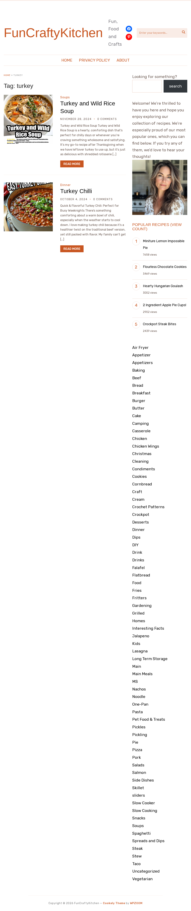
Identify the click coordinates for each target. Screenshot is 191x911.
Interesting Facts (148, 628)
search (175, 86)
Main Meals (142, 673)
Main (136, 666)
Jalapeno (140, 636)
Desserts (140, 522)
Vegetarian (142, 878)
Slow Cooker (143, 803)
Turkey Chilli (76, 191)
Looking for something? (154, 76)
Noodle (138, 696)
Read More (71, 164)
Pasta (137, 712)
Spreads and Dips (148, 840)
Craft (137, 491)
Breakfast (141, 393)
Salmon (139, 772)
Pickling (139, 734)
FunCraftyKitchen (53, 33)
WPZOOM (136, 903)
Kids (136, 643)
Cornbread (142, 484)
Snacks (138, 818)
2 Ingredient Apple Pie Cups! (164, 305)
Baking (138, 370)
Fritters (139, 598)
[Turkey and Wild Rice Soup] (28, 97)
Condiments (143, 469)
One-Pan (140, 704)
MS (135, 681)
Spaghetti (141, 833)
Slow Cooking (144, 810)
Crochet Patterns (148, 506)
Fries (137, 590)
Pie (135, 742)
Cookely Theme (114, 903)
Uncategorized (146, 871)
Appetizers (142, 362)
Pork (136, 757)
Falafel (138, 567)
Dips (136, 537)
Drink (137, 552)
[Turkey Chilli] (28, 185)
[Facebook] (129, 29)
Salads (138, 765)
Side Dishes (143, 780)
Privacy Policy (94, 60)
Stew (137, 856)
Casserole (141, 431)
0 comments (107, 119)
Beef (136, 378)
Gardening (142, 605)
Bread (137, 385)
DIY (135, 545)
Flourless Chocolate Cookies (165, 267)
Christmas (141, 453)
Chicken (139, 438)
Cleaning (140, 461)
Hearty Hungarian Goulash (163, 286)
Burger (138, 400)
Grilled (138, 613)
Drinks (138, 560)
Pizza (137, 749)
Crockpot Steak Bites (159, 324)
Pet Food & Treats (148, 719)
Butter (138, 408)
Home (66, 60)
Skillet (138, 787)
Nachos (139, 689)
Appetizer (141, 355)
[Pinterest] (129, 37)
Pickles (138, 727)
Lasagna (140, 651)
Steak (137, 848)
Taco (136, 863)
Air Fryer (140, 347)
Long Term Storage (149, 658)
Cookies (139, 476)
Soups (65, 97)
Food (136, 582)
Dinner (65, 185)
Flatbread (141, 575)
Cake (136, 415)
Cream (138, 499)
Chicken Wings (145, 446)
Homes (138, 620)
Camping (140, 423)
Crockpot (140, 514)
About (123, 60)
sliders (138, 795)
